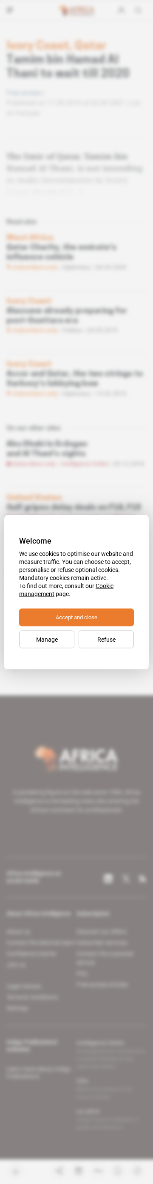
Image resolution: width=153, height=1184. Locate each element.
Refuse (106, 639)
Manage (47, 639)
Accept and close (76, 617)
